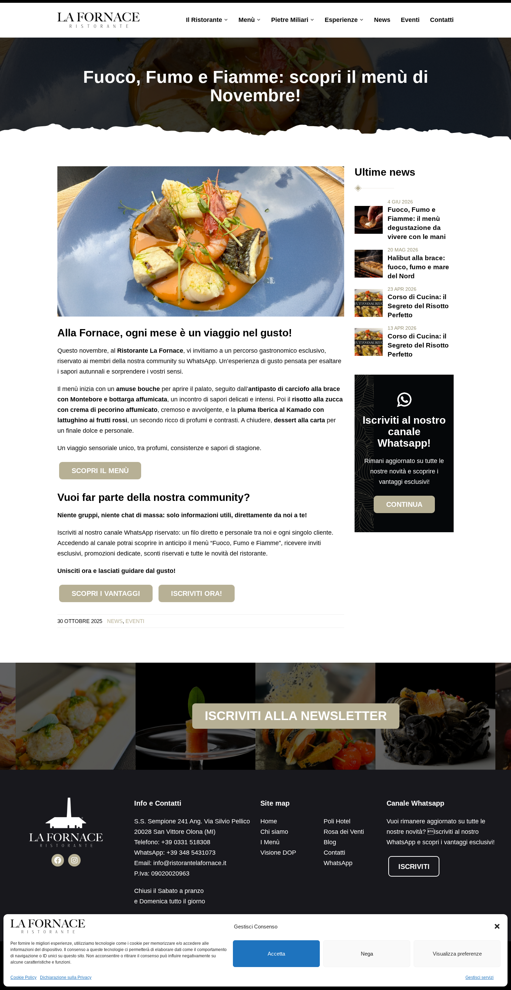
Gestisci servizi (479, 977)
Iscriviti (414, 866)
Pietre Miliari (289, 19)
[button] (497, 926)
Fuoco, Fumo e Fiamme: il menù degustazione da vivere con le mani (417, 223)
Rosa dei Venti (344, 831)
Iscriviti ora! (196, 593)
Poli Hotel (337, 821)
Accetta (276, 954)
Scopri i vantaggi (106, 593)
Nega (367, 954)
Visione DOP (278, 852)
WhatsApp (338, 863)
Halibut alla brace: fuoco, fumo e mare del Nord (418, 267)
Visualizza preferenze (457, 954)
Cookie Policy (23, 977)
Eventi (410, 19)
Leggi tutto (369, 220)
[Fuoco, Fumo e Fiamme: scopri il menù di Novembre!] (200, 241)
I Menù (269, 842)
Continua (404, 504)
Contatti (442, 19)
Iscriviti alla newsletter (296, 716)
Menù (246, 19)
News (382, 19)
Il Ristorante (204, 19)
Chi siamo (274, 831)
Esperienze (341, 19)
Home (268, 821)
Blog (330, 842)
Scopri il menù (100, 470)
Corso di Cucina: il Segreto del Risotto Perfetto (418, 306)
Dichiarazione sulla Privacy (65, 977)
